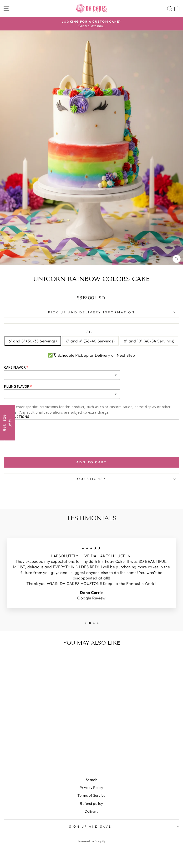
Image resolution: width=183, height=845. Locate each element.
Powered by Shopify (91, 841)
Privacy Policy (91, 787)
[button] (7, 422)
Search (91, 779)
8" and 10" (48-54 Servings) (149, 340)
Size (91, 332)
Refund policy (91, 803)
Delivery (91, 811)
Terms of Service (91, 795)
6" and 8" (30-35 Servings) (33, 340)
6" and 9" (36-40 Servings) (90, 340)
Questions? (91, 479)
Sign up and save (90, 826)
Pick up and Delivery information (91, 312)
